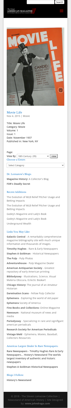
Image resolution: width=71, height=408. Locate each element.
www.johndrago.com (37, 403)
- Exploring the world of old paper (32, 298)
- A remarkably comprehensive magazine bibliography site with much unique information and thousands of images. (34, 240)
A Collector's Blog (28, 179)
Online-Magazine (33, 307)
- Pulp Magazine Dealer (30, 263)
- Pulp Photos (20, 258)
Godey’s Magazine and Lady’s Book (26, 214)
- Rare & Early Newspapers (32, 248)
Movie (26, 116)
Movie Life (14, 112)
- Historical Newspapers (33, 253)
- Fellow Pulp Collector (31, 293)
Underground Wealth (19, 223)
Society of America (24, 303)
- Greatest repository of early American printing (30, 269)
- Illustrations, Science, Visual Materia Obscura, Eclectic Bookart (31, 278)
